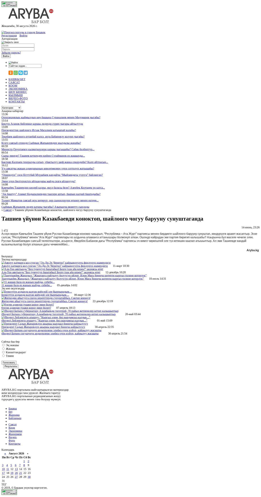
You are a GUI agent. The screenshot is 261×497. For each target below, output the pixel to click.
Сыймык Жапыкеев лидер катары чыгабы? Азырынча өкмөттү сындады (45, 206)
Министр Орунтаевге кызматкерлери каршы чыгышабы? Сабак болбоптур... (47, 149)
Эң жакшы (12, 345)
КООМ (13, 85)
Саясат (13, 424)
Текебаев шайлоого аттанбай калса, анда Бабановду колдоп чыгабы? (43, 136)
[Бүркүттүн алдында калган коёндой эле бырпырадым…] (36, 291)
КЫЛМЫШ (16, 95)
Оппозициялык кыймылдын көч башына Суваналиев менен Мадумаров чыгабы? (50, 117)
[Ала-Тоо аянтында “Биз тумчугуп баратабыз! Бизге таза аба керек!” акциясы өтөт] (52, 269)
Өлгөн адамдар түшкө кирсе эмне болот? (26, 307)
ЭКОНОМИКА (18, 88)
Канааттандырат (15, 352)
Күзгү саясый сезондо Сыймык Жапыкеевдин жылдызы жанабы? (41, 142)
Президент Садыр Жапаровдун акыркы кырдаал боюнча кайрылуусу (43, 326)
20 (16, 472)
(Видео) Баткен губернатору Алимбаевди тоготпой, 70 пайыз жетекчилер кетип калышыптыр (58, 314)
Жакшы (10, 348)
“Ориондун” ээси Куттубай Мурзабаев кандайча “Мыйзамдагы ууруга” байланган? (52, 174)
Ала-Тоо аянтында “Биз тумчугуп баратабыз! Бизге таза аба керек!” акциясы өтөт (50, 272)
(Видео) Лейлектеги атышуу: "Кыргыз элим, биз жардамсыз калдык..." (44, 320)
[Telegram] (25, 73)
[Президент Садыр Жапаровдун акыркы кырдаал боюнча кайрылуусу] (44, 323)
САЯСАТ (14, 82)
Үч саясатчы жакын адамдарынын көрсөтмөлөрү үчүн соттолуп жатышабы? (47, 168)
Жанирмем (15, 434)
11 (7, 469)
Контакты (14, 443)
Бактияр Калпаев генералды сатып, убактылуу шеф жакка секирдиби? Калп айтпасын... (54, 162)
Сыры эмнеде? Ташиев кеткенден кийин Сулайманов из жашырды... (43, 155)
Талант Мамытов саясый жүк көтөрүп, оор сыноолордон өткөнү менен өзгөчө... (50, 200)
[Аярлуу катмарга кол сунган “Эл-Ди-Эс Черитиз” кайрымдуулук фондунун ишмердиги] (56, 262)
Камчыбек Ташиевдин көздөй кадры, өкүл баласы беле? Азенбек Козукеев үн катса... (53, 187)
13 (16, 469)
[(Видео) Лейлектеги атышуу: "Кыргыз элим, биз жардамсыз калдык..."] (45, 317)
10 (3, 469)
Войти (23, 35)
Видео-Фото (13, 439)
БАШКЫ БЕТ (17, 79)
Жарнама (14, 414)
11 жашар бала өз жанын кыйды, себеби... (26, 285)
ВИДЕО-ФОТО (18, 98)
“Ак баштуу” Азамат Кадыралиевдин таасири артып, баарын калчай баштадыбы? (50, 194)
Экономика (15, 430)
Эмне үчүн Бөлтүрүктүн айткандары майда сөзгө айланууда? (38, 181)
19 (11, 472)
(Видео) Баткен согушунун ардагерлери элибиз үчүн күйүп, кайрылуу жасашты (50, 333)
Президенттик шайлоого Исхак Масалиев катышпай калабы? (38, 130)
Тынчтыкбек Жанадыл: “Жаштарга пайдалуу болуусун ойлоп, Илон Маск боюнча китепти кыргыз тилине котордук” (72, 278)
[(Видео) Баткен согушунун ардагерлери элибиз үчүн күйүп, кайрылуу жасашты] (51, 330)
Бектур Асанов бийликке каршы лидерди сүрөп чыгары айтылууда (42, 123)
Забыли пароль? (11, 52)
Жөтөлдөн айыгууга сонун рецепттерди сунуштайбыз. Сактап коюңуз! (44, 301)
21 (20, 472)
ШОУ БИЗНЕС (18, 92)
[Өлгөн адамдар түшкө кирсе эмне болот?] (27, 304)
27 (16, 476)
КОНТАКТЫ (17, 101)
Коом (12, 427)
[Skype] (20, 73)
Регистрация (9, 35)
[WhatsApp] (15, 73)
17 (3, 472)
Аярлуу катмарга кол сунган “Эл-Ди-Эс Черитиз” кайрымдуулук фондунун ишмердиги (54, 265)
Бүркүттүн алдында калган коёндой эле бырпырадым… (35, 294)
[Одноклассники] (11, 73)
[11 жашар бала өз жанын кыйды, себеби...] (28, 282)
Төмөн (9, 355)
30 (29, 476)
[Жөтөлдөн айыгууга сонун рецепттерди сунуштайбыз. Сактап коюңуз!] (45, 298)
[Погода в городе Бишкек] (23, 32)
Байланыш (15, 418)
